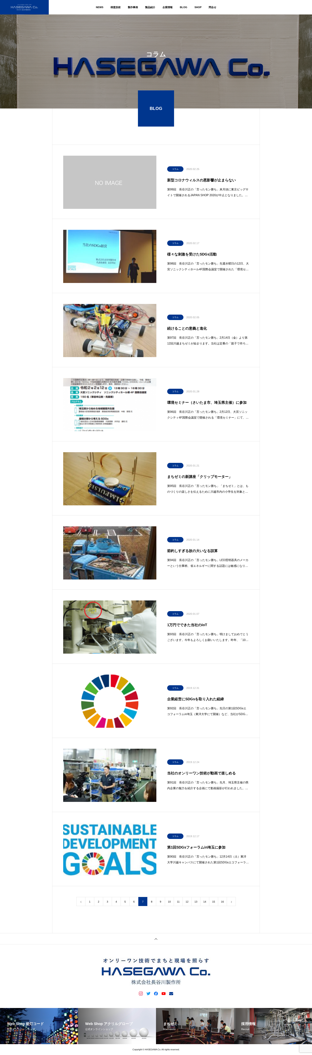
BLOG (183, 7)
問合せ (212, 7)
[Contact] (171, 993)
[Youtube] (164, 993)
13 (195, 901)
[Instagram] (141, 993)
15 (213, 901)
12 (187, 901)
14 (204, 901)
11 (178, 901)
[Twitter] (148, 993)
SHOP (198, 7)
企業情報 (167, 7)
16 (222, 901)
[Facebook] (156, 993)
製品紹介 (150, 7)
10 (169, 901)
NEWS (99, 7)
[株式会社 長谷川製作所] (24, 7)
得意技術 (115, 7)
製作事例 (133, 7)
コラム (175, 169)
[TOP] (156, 938)
